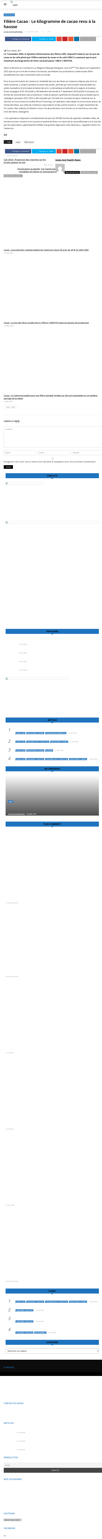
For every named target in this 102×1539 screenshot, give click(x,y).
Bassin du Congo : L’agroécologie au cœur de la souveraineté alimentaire (52, 667)
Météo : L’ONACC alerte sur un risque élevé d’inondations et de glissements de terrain (55, 1307)
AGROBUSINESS (9, 15)
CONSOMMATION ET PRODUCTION (38, 742)
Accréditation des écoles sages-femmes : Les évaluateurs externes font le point (49, 1049)
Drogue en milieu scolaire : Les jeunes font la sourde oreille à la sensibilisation (48, 1201)
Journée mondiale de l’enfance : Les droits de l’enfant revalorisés (41, 973)
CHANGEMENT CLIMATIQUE (35, 759)
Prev (8, 407)
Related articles (72, 172)
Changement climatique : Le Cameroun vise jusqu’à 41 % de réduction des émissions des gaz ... (56, 1328)
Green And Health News (13, 32)
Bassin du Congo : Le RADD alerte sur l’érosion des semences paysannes (51, 650)
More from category (13, 176)
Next (13, 407)
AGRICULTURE (20, 733)
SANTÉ (11, 801)
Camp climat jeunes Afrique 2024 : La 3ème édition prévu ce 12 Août (43, 1125)
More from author (89, 172)
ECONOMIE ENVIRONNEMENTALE (56, 733)
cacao (18, 142)
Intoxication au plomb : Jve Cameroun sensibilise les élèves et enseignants (36, 170)
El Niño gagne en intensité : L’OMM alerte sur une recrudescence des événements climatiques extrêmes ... (53, 1317)
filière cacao (29, 142)
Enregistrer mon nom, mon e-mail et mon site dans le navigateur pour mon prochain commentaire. (50, 461)
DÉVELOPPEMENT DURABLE (35, 733)
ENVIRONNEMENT (40, 1332)
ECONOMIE (49, 750)
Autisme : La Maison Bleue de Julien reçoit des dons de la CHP (39, 1277)
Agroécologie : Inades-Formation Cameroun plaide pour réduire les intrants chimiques (58, 658)
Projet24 (64, 1537)
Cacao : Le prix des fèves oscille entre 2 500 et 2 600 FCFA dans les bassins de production (46, 322)
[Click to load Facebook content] (5, 1535)
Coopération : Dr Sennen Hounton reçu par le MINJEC (34, 899)
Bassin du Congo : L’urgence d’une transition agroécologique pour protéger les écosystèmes (55, 640)
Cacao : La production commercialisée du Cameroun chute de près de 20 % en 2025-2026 (46, 250)
